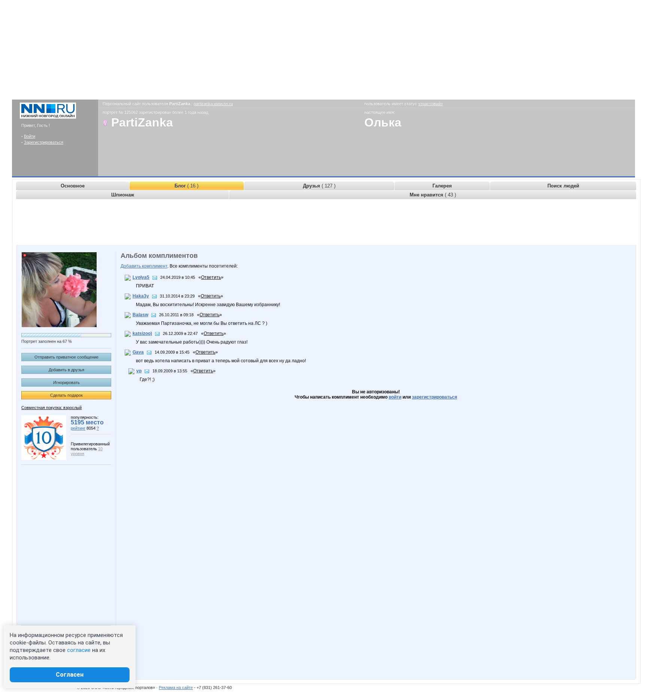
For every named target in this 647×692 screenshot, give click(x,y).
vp (139, 371)
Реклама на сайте (176, 687)
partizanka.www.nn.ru (213, 103)
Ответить (211, 277)
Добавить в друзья (66, 370)
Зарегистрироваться (43, 142)
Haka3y (141, 296)
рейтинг (78, 428)
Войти (29, 136)
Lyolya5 (141, 277)
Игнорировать (66, 382)
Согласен (69, 674)
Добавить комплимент (144, 266)
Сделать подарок (66, 395)
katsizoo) (142, 333)
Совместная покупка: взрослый (51, 407)
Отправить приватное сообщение (66, 357)
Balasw (140, 314)
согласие (79, 650)
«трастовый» (430, 103)
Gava (138, 352)
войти (395, 397)
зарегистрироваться (434, 397)
